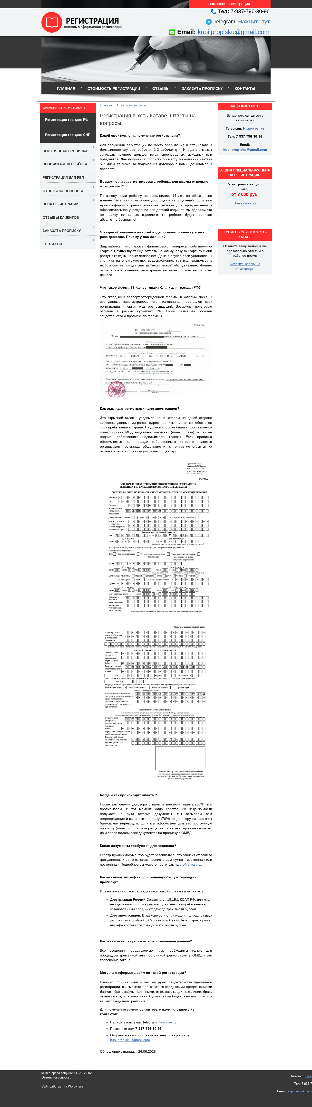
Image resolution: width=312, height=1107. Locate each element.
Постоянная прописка (65, 151)
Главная (66, 88)
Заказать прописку (202, 88)
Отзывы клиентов (61, 217)
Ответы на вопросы (63, 191)
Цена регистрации (60, 204)
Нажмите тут (254, 22)
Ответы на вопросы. (132, 105)
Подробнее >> (245, 203)
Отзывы (161, 88)
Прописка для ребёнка (65, 164)
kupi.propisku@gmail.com (234, 32)
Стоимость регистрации (114, 88)
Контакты (245, 88)
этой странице (192, 864)
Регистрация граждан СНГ (67, 135)
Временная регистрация (64, 108)
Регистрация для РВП (63, 178)
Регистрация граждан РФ (66, 120)
